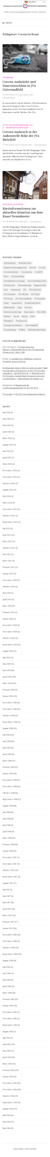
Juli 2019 (6, 735)
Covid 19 (38, 272)
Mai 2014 (6, 1128)
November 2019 (10, 709)
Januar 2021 (8, 619)
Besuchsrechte (25, 263)
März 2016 (7, 993)
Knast (6, 303)
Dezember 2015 (10, 1012)
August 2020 (8, 651)
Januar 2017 (8, 928)
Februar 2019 (8, 767)
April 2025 (7, 457)
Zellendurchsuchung (36, 330)
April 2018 (7, 831)
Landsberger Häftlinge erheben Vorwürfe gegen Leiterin (22, 360)
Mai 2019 (6, 748)
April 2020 (7, 677)
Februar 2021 (8, 612)
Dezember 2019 (10, 702)
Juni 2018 (7, 818)
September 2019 (10, 722)
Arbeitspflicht (10, 263)
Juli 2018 (6, 812)
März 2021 (7, 606)
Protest (28, 307)
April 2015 (7, 1057)
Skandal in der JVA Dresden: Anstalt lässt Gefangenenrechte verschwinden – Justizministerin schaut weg (24, 376)
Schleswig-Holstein (13, 204)
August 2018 (8, 806)
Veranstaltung (10, 330)
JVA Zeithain (39, 298)
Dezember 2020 (10, 625)
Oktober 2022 (9, 548)
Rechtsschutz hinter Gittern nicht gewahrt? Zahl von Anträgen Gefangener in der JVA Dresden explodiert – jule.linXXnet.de (25, 371)
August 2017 (8, 883)
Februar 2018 (8, 844)
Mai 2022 (7, 554)
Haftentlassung (24, 285)
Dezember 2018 (10, 780)
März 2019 (7, 760)
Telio (32, 316)
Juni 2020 (7, 664)
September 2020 (10, 644)
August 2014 (8, 1109)
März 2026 (7, 438)
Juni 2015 (7, 1044)
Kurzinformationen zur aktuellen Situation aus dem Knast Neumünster (23, 212)
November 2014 (10, 1089)
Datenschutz (31, 1149)
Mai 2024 (7, 496)
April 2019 (7, 754)
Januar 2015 (8, 1076)
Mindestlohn (9, 307)
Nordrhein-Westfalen (17, 128)
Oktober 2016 (9, 947)
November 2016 (10, 941)
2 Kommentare (9, 97)
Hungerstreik (40, 285)
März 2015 (7, 1064)
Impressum (18, 1149)
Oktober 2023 (9, 515)
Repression (29, 312)
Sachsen (7, 316)
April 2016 (7, 986)
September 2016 (10, 954)
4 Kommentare (40, 145)
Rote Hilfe (41, 312)
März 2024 (7, 502)
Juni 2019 (7, 741)
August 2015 (8, 1031)
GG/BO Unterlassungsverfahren (30, 394)
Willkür (22, 330)
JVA (24, 290)
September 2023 (10, 522)
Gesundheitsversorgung (14, 281)
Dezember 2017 (10, 857)
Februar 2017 (8, 922)
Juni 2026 (7, 419)
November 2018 (10, 786)
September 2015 (10, 1025)
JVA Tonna (8, 298)
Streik (16, 316)
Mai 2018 (6, 825)
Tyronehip (7, 394)
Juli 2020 (6, 657)
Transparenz (21, 321)
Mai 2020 (7, 670)
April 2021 (7, 599)
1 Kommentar (35, 221)
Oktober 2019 (9, 715)
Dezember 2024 (10, 470)
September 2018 (10, 799)
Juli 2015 (6, 1038)
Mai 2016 (6, 980)
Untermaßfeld (31, 325)
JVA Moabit (23, 294)
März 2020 (7, 683)
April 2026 (7, 432)
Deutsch (32, 2)
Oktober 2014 (9, 1096)
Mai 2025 (7, 451)
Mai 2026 (7, 425)
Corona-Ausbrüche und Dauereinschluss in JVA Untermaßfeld (19, 86)
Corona (42, 267)
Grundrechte (9, 285)
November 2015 (10, 1018)
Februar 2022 (9, 567)
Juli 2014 (6, 1115)
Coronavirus (26, 272)
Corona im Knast (11, 272)
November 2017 (10, 864)
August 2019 (8, 728)
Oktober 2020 (9, 638)
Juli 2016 (6, 967)
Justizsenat (15, 290)
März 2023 (7, 541)
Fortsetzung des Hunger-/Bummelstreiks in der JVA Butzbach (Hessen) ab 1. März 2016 (23, 350)
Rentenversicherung (12, 312)
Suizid (24, 316)
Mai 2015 (6, 1051)
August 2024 (8, 490)
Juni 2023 (7, 535)
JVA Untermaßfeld (23, 298)
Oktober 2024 (9, 483)
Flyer (6, 276)
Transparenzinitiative (13, 325)
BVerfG (33, 267)
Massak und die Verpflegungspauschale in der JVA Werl (20, 386)
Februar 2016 (8, 999)
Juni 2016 (7, 973)
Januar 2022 (8, 573)
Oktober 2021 (9, 586)
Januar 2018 (8, 851)
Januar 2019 (8, 773)
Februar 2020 (9, 690)
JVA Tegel (35, 294)
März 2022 (7, 560)
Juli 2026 (6, 412)
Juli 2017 (6, 889)
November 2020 (10, 631)
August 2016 (8, 960)
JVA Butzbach (35, 290)
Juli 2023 (6, 528)
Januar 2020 (8, 696)
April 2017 (7, 909)
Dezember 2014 (10, 1083)
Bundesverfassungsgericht (15, 267)
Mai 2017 (6, 902)
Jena (6, 290)
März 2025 (7, 464)
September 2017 (10, 876)
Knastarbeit (17, 303)
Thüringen (8, 78)
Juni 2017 (7, 896)
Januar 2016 (8, 1005)
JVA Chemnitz (10, 294)
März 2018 (7, 838)
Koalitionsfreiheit (32, 303)
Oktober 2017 (9, 870)
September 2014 (10, 1102)
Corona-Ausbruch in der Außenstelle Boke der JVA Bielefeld (21, 136)
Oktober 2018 (9, 793)
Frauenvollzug (17, 276)
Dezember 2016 (10, 934)
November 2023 (10, 509)
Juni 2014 (7, 1121)
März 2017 (7, 915)
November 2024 (10, 477)
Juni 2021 (7, 593)
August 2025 (8, 444)
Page (20, 307)
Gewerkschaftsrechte (37, 281)
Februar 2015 (8, 1070)
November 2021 (10, 580)
